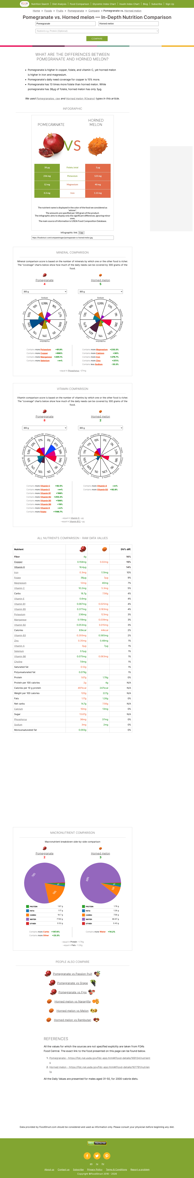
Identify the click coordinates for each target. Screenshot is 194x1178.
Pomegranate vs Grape (72, 983)
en (91, 1163)
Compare (94, 10)
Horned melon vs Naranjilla (73, 1001)
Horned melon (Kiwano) (80, 98)
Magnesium (20, 582)
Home (36, 10)
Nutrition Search (40, 4)
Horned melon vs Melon (73, 1010)
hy (103, 1163)
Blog (145, 4)
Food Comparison (79, 4)
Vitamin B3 (20, 635)
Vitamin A (19, 645)
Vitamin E (19, 598)
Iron (16, 572)
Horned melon (132, 10)
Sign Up (170, 4)
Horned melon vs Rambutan (72, 1020)
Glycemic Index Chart (104, 4)
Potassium (19, 614)
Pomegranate (76, 10)
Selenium (19, 651)
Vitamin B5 (20, 609)
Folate (17, 577)
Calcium (18, 708)
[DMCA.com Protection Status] (97, 1144)
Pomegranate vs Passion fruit (72, 974)
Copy (81, 233)
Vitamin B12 (75, 521)
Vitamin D (75, 518)
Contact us (63, 1169)
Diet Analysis (59, 4)
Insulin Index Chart (129, 4)
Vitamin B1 (19, 603)
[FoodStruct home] (25, 6)
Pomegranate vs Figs (73, 992)
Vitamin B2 (20, 624)
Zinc (16, 640)
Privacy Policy (94, 1169)
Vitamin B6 (20, 656)
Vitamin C (19, 588)
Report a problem (140, 1169)
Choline (18, 661)
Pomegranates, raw (48, 98)
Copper (18, 561)
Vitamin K (19, 567)
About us (49, 1169)
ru (97, 1163)
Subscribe (156, 4)
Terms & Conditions (116, 1169)
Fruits (59, 10)
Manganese (20, 619)
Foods (48, 10)
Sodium (18, 724)
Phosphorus (74, 370)
